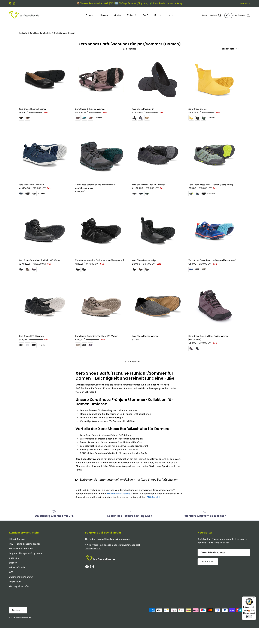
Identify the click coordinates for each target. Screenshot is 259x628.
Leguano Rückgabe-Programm (25, 553)
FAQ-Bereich (153, 497)
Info (170, 15)
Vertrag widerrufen (19, 586)
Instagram (124, 539)
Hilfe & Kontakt (17, 539)
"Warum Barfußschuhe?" (119, 493)
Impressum (15, 581)
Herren (104, 15)
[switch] (249, 616)
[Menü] (254, 598)
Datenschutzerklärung (21, 576)
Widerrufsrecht (17, 567)
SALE (145, 15)
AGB (11, 572)
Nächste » (135, 361)
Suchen (13, 562)
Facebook (110, 539)
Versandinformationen (21, 548)
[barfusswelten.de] (24, 15)
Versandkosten (93, 548)
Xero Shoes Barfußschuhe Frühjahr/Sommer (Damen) (52, 33)
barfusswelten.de (23, 617)
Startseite (23, 33)
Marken (158, 15)
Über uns (14, 557)
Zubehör (132, 15)
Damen (90, 15)
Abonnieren (207, 561)
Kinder (117, 15)
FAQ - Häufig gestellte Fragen (24, 543)
